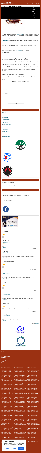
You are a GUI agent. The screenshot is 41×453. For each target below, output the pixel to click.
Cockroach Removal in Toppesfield (6, 433)
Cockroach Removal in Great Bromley (6, 406)
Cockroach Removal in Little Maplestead (7, 410)
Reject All (14, 448)
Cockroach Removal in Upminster (32, 379)
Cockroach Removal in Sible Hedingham (7, 429)
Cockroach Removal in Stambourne (32, 423)
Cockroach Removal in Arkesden (19, 385)
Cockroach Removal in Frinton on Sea (32, 371)
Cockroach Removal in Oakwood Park (32, 415)
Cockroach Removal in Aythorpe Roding (20, 388)
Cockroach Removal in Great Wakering (33, 401)
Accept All (21, 448)
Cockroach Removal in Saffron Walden (32, 376)
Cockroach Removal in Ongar (18, 416)
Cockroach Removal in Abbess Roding (6, 383)
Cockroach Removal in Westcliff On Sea (33, 380)
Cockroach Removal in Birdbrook (6, 389)
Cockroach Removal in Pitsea (31, 420)
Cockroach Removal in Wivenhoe (19, 437)
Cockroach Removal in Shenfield (19, 428)
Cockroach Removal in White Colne (32, 441)
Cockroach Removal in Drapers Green (6, 398)
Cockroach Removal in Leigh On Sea (19, 375)
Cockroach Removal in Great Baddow (6, 405)
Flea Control (5, 122)
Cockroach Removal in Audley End (6, 388)
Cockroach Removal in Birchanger (32, 388)
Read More (4, 247)
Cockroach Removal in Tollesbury (6, 432)
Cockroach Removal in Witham (5, 437)
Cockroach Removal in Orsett (31, 416)
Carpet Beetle (5, 117)
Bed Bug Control (6, 114)
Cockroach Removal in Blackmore (19, 389)
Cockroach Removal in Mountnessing (6, 415)
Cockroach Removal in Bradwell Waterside (20, 393)
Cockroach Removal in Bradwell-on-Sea (7, 393)
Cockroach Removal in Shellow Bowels (6, 428)
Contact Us (33, 13)
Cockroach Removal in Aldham (7, 263)
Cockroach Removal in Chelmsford (6, 370)
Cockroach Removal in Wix (31, 437)
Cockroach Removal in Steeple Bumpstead (33, 424)
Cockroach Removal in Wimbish (32, 436)
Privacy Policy (34, 17)
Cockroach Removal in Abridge (18, 383)
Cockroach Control (6, 119)
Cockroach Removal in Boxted (18, 392)
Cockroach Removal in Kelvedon (32, 406)
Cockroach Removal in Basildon (18, 367)
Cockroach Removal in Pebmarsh (32, 419)
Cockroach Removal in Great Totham (19, 401)
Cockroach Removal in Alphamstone (6, 384)
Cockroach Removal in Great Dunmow (19, 372)
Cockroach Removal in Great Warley (6, 402)
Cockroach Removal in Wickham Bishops (7, 436)
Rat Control (5, 133)
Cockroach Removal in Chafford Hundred (33, 394)
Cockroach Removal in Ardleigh (5, 385)
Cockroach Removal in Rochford (6, 376)
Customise (7, 448)
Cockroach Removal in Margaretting (32, 411)
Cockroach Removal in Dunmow (32, 397)
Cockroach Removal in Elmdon (31, 398)
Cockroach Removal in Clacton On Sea (33, 370)
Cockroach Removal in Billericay (32, 367)
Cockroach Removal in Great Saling (6, 401)
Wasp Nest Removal (6, 136)
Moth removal (5, 127)
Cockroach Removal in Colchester (6, 371)
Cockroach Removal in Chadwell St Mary (20, 394)
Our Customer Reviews (35, 15)
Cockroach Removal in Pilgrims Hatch (19, 420)
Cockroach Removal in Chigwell (18, 370)
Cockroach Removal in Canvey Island (32, 393)
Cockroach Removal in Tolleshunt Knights (20, 432)
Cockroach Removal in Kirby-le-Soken (19, 407)
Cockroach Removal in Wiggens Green (19, 436)
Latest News (34, 11)
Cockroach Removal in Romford (18, 376)
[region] (14, 445)
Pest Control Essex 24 (8, 2)
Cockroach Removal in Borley (5, 392)
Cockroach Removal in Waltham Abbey (6, 380)
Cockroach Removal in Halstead (32, 372)
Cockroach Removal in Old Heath (6, 416)
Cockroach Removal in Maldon (5, 411)
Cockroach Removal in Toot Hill (31, 432)
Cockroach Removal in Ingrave (18, 406)
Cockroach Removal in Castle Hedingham (7, 394)
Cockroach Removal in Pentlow (5, 420)
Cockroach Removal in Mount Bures (32, 414)
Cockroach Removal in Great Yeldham (19, 402)
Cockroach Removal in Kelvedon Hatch (6, 407)
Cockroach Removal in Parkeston (19, 419)
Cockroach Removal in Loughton (32, 375)
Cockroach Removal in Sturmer (31, 427)
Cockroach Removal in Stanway (18, 423)
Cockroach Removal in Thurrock (18, 379)
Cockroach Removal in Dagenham (19, 371)
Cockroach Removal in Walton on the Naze (20, 380)
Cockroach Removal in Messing (5, 414)
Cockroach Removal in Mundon (18, 415)
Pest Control (5, 129)
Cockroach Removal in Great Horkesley (33, 402)
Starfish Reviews (37, 323)
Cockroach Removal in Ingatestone (6, 375)
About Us (33, 9)
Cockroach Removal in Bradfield (32, 392)
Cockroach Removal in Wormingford (19, 438)
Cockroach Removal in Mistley (18, 414)
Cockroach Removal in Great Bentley (32, 405)
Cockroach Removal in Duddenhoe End (20, 398)
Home (33, 7)
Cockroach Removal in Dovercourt (6, 397)
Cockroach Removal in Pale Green (6, 419)
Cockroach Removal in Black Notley (32, 389)
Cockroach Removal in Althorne (31, 384)
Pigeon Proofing (6, 131)
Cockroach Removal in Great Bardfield (19, 405)
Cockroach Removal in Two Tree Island (20, 433)
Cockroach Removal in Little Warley (32, 410)
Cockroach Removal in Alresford (18, 384)
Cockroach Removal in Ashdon (31, 385)
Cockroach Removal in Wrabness (32, 438)
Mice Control (5, 126)
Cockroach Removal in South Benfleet (32, 429)
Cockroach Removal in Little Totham (19, 410)
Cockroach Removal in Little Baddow (32, 407)
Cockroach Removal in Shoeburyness (32, 428)
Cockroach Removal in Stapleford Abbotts (20, 424)
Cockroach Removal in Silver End (19, 429)
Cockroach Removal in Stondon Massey (7, 427)
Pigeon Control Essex (6, 233)
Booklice (4, 115)
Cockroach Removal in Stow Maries (19, 427)
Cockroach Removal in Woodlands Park (7, 438)
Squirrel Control (6, 134)
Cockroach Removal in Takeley (31, 433)
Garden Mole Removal (7, 124)
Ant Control (5, 112)
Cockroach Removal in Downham (19, 397)
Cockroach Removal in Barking (5, 367)
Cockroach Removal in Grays (5, 372)
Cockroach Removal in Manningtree (19, 411)
